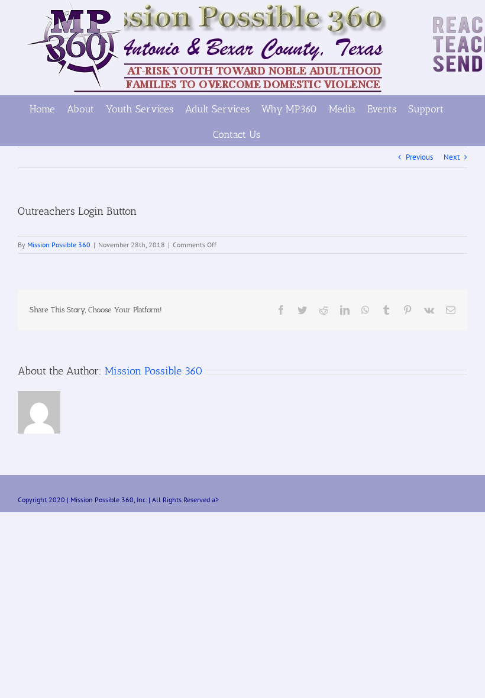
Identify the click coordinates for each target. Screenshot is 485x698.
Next (452, 157)
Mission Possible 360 (58, 244)
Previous (419, 157)
